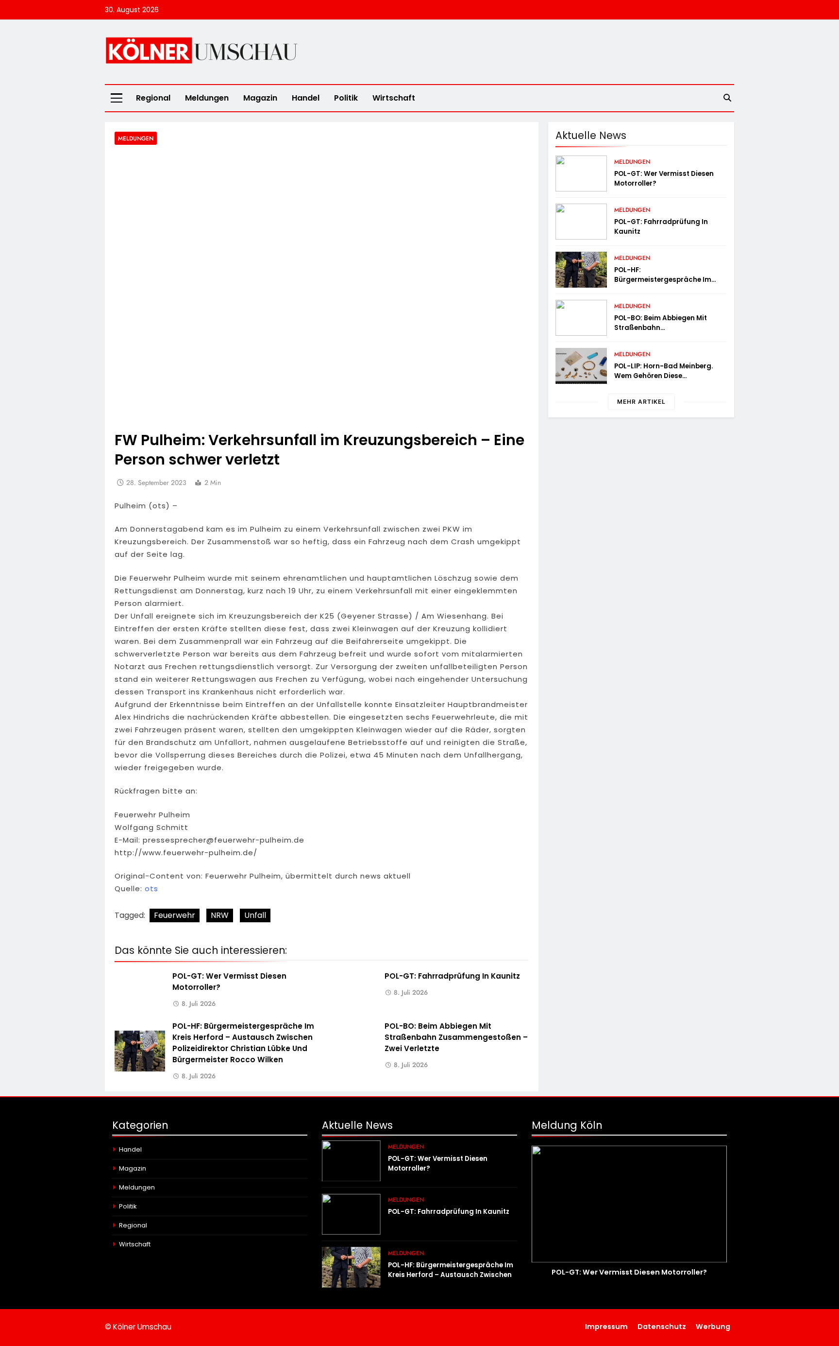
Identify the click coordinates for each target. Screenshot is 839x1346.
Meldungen (207, 98)
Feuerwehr (174, 915)
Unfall (255, 915)
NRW (220, 915)
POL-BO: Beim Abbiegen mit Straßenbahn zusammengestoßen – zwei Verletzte (456, 1037)
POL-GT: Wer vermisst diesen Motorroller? (629, 1272)
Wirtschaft (393, 98)
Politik (346, 98)
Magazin (260, 98)
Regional (153, 98)
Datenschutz (662, 1326)
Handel (305, 98)
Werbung (713, 1326)
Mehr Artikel (641, 401)
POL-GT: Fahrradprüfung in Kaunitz (452, 976)
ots (151, 888)
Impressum (606, 1326)
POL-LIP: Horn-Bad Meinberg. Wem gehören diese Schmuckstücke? (663, 376)
